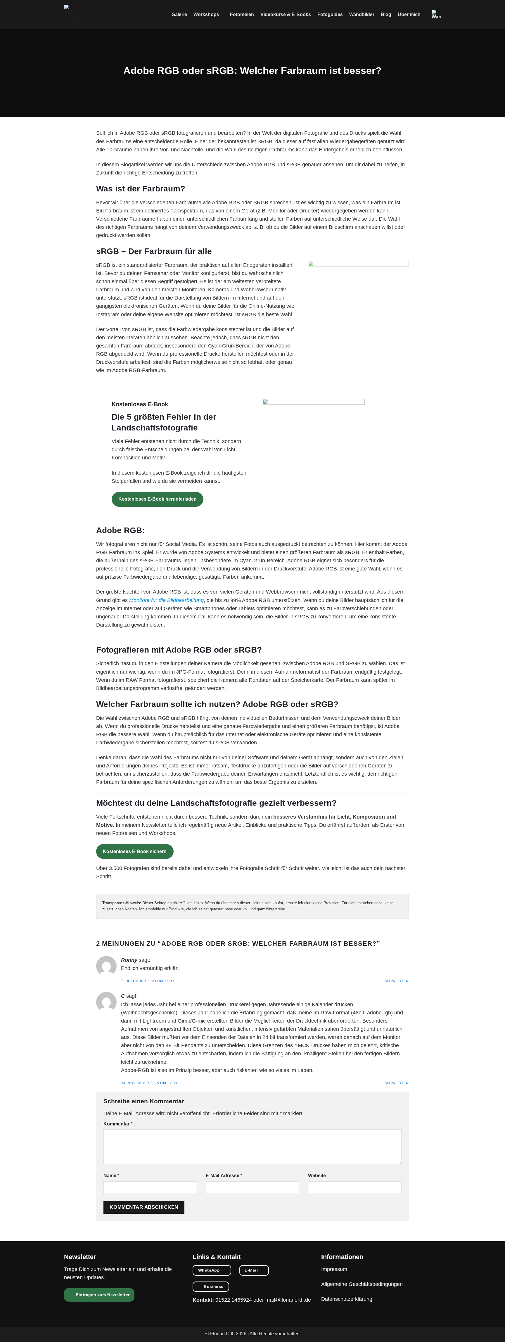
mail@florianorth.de (288, 1300)
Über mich (409, 14)
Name (111, 1175)
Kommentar (117, 1123)
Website (317, 1175)
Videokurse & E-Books (285, 14)
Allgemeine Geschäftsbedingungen (362, 1284)
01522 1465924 (233, 1300)
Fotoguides (330, 14)
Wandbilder (361, 14)
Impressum (334, 1269)
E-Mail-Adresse (224, 1175)
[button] (436, 14)
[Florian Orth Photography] (74, 14)
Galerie (179, 14)
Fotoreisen (242, 14)
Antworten (397, 981)
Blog (386, 14)
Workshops (206, 14)
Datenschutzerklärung (346, 1299)
